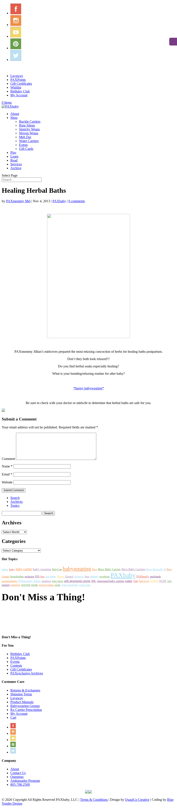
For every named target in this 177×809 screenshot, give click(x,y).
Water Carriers (29, 141)
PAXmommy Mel (18, 201)
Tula (135, 581)
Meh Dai (25, 137)
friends (60, 576)
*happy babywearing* (88, 388)
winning (15, 584)
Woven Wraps (28, 133)
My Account (18, 95)
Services (16, 164)
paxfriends (155, 576)
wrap (57, 584)
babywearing (77, 568)
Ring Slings (27, 125)
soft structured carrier (77, 581)
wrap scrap (84, 584)
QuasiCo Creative (137, 799)
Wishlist (15, 87)
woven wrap (29, 584)
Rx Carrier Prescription (26, 710)
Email (7, 474)
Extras (23, 145)
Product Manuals (21, 702)
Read (13, 160)
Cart (13, 717)
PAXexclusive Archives (26, 673)
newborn (105, 576)
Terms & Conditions (94, 799)
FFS (37, 576)
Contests (16, 665)
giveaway (79, 576)
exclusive (29, 576)
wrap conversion (69, 584)
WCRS (162, 581)
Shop (13, 117)
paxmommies (9, 581)
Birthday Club (20, 91)
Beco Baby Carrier (109, 569)
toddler (128, 581)
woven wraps (46, 584)
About (14, 114)
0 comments (76, 201)
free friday (51, 576)
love (87, 576)
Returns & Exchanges (25, 690)
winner (6, 584)
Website (7, 482)
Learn (14, 156)
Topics (14, 505)
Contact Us (18, 773)
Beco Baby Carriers (133, 569)
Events (15, 661)
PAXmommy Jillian (29, 581)
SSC (93, 581)
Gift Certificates (21, 83)
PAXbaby (59, 201)
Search (15, 498)
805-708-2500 (20, 784)
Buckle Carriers (29, 121)
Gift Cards (26, 149)
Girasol (69, 576)
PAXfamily (142, 576)
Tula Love (144, 581)
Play (13, 152)
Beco (94, 569)
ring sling (57, 581)
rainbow (46, 581)
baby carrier (24, 569)
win (169, 581)
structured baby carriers (110, 581)
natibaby (94, 576)
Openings (17, 777)
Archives (16, 501)
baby (12, 569)
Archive (15, 168)
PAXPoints (18, 80)
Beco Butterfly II (156, 569)
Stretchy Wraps (29, 129)
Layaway (16, 76)
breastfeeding (17, 576)
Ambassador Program (25, 780)
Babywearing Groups (25, 706)
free (42, 576)
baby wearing (42, 569)
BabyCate (57, 569)
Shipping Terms (21, 694)
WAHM (154, 581)
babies (5, 569)
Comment (8, 459)
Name (7, 466)
